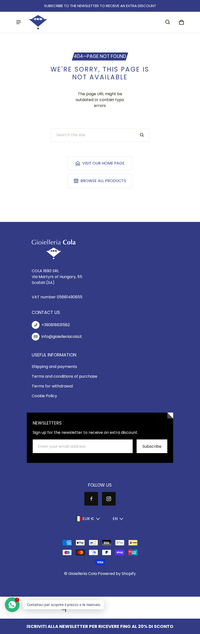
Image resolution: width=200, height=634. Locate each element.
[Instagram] (109, 499)
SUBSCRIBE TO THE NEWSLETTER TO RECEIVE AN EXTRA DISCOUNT (100, 5)
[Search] (142, 135)
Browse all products (103, 181)
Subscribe (151, 446)
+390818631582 (55, 325)
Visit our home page (103, 163)
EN (115, 518)
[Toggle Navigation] (18, 22)
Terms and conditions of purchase (64, 376)
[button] (168, 22)
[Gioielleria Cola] (38, 22)
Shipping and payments (54, 366)
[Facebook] (91, 499)
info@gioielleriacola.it (61, 336)
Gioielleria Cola (82, 573)
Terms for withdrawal (52, 386)
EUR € (88, 518)
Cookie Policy (44, 396)
